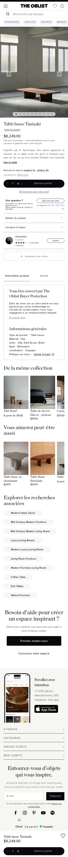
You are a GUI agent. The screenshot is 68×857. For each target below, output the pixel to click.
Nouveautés (12, 22)
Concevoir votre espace (34, 653)
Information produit (17, 275)
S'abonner (55, 796)
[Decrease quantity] (7, 184)
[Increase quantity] (18, 184)
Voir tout (30, 22)
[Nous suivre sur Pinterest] (34, 812)
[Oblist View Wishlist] (55, 6)
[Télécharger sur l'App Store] (46, 709)
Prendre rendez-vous (34, 641)
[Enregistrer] (63, 836)
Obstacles (21, 237)
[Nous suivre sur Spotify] (52, 812)
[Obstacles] (9, 240)
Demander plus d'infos (34, 256)
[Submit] (8, 14)
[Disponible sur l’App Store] (34, 820)
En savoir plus (17, 318)
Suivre (56, 240)
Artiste (44, 275)
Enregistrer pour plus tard (34, 192)
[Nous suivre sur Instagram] (24, 812)
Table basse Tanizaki (18, 836)
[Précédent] (9, 74)
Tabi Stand (10, 411)
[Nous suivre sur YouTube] (43, 812)
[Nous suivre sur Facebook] (15, 812)
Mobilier (61, 22)
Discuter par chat (50, 200)
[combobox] (34, 15)
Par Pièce (46, 22)
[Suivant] (59, 74)
